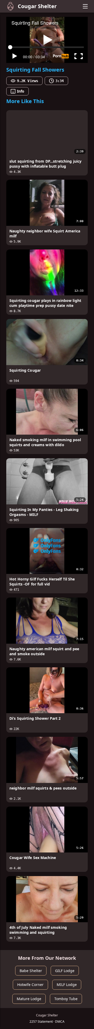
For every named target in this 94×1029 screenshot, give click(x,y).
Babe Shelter (31, 970)
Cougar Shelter (37, 6)
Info (20, 91)
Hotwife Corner (30, 984)
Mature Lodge (29, 998)
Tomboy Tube (66, 998)
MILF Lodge (67, 984)
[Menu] (85, 6)
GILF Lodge (64, 970)
